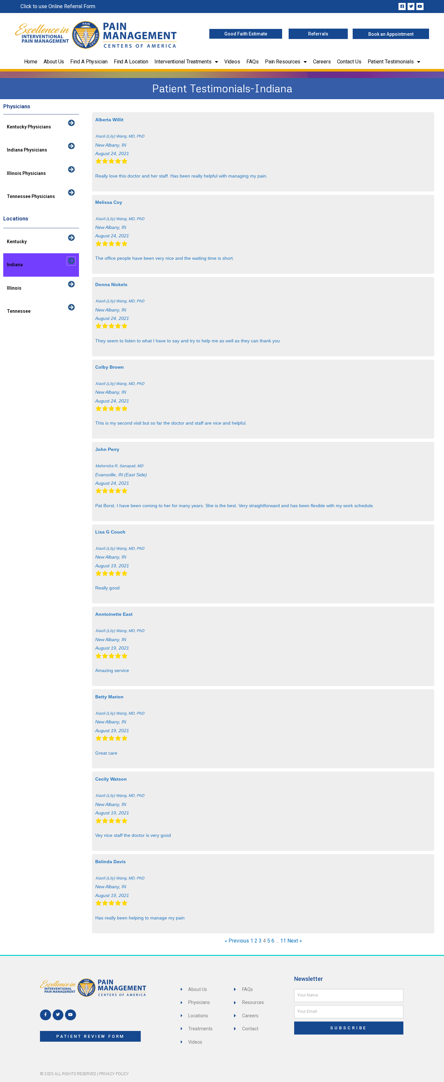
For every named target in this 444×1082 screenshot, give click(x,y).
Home (31, 62)
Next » (294, 941)
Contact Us (349, 62)
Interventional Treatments (183, 62)
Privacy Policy (114, 1074)
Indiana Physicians (27, 149)
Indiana (15, 264)
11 (283, 941)
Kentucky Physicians (29, 126)
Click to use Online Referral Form (57, 6)
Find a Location (131, 62)
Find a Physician (88, 62)
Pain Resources (283, 62)
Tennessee (19, 311)
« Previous (237, 941)
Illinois (14, 288)
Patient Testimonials (391, 62)
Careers (322, 62)
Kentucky (17, 241)
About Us (54, 62)
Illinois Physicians (26, 173)
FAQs (252, 62)
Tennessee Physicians (31, 196)
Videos (232, 62)
